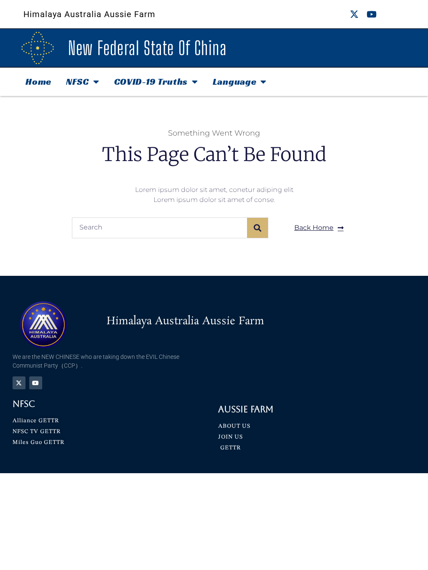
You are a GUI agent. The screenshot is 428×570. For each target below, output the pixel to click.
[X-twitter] (354, 14)
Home (38, 81)
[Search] (257, 228)
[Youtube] (371, 14)
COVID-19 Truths (151, 81)
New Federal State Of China (147, 48)
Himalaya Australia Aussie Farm (89, 14)
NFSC (77, 81)
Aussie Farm (245, 409)
